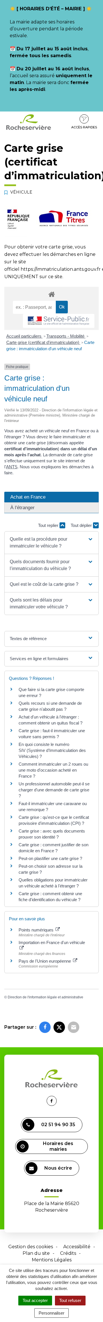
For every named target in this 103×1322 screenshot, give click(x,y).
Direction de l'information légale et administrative (45, 997)
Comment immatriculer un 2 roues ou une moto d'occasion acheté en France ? (53, 770)
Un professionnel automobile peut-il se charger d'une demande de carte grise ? (54, 789)
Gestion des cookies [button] (30, 1246)
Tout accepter (35, 1300)
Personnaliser (51, 1313)
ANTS (11, 466)
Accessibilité (76, 1246)
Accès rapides (84, 127)
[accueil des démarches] (51, 294)
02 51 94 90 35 (58, 1124)
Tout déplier (82, 525)
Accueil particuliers (24, 336)
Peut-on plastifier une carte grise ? (50, 858)
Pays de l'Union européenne (45, 961)
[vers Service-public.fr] (58, 321)
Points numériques (37, 929)
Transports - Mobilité (66, 336)
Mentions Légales (52, 1260)
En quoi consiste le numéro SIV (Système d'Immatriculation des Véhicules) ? (52, 750)
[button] (51, 542)
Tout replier (49, 525)
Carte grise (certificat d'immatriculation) (43, 342)
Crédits (68, 1253)
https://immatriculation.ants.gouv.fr (61, 269)
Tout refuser (70, 1300)
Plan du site (36, 1253)
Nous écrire (58, 1168)
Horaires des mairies (58, 1146)
